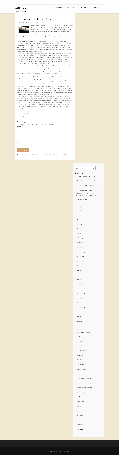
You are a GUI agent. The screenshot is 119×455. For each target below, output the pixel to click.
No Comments (40, 22)
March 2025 (80, 238)
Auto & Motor (29, 117)
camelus (31, 22)
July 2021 (79, 279)
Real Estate (80, 397)
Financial (79, 360)
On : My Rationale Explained (24, 111)
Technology (80, 415)
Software (79, 406)
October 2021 (80, 275)
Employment (80, 355)
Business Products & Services (84, 346)
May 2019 (79, 321)
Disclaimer (57, 7)
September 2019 (81, 307)
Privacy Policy (83, 7)
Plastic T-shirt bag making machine (86, 181)
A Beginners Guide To (83, 199)
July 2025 (79, 219)
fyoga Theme (53, 451)
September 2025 (81, 210)
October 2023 (80, 265)
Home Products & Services (84, 378)
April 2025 (79, 233)
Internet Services (81, 383)
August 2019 (80, 312)
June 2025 (79, 224)
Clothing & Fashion (82, 350)
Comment (20, 126)
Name (19, 144)
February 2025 (80, 242)
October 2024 (80, 256)
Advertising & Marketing (83, 332)
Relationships (80, 401)
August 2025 (80, 215)
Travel (78, 420)
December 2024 (81, 252)
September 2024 (81, 261)
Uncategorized (80, 424)
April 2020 (79, 289)
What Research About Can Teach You (87, 176)
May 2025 (79, 228)
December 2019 (81, 293)
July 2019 (79, 316)
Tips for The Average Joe (23, 113)
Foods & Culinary (81, 364)
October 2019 (80, 302)
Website (49, 144)
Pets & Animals (81, 392)
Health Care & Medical (83, 374)
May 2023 (79, 270)
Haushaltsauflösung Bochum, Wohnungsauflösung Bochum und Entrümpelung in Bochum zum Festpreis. (86, 192)
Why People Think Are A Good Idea (87, 185)
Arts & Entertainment (83, 337)
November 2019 (81, 298)
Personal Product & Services (84, 387)
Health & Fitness (81, 369)
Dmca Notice (69, 7)
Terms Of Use (97, 7)
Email (34, 144)
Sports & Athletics (82, 411)
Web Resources (81, 429)
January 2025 (80, 247)
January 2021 (80, 284)
